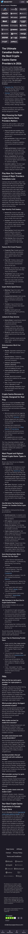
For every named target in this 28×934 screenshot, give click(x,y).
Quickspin (16, 417)
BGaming (7, 579)
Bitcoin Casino (5, 5)
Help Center (10, 849)
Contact (8, 852)
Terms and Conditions (14, 856)
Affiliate (19, 849)
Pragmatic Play (9, 87)
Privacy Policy (17, 852)
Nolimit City (17, 470)
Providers (14, 5)
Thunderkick (8, 573)
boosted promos (19, 655)
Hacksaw (7, 93)
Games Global (16, 595)
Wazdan (15, 589)
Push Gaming (15, 429)
